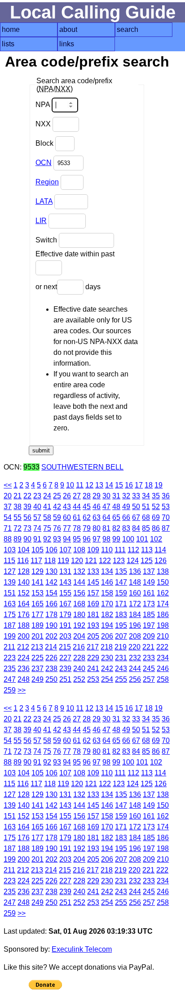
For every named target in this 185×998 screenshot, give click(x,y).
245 (149, 668)
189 (37, 625)
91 (37, 539)
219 (121, 647)
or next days (68, 287)
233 (149, 658)
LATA (44, 201)
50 (136, 506)
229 (93, 658)
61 (77, 517)
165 (37, 604)
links (66, 44)
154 (51, 593)
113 (147, 550)
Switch (47, 240)
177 (37, 614)
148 (135, 582)
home (11, 29)
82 (116, 528)
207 (121, 636)
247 (10, 679)
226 (51, 658)
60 (67, 517)
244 (135, 668)
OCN (43, 162)
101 (142, 539)
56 (27, 517)
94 (67, 539)
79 (87, 528)
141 (37, 582)
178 (51, 614)
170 (107, 604)
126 (160, 560)
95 (77, 539)
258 (163, 679)
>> (22, 690)
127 (10, 571)
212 (23, 647)
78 (77, 528)
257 (149, 679)
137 (149, 571)
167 (65, 604)
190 (51, 625)
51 (146, 506)
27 (77, 496)
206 (107, 636)
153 (37, 593)
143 (65, 582)
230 (107, 658)
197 (149, 625)
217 (93, 647)
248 (24, 679)
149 (149, 582)
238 (51, 668)
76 (57, 528)
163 (10, 604)
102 (156, 539)
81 (106, 528)
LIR (41, 220)
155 (65, 593)
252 (79, 679)
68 (146, 517)
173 (149, 604)
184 (135, 614)
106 (51, 550)
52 (156, 506)
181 (93, 614)
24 (47, 496)
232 (135, 658)
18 (149, 485)
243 (121, 668)
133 (93, 571)
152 (24, 593)
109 (93, 550)
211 (9, 647)
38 (17, 506)
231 (121, 658)
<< (8, 485)
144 (79, 582)
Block (45, 143)
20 (8, 496)
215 (65, 647)
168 (79, 604)
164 (24, 604)
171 (121, 604)
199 (10, 636)
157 (93, 593)
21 (17, 496)
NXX (44, 124)
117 (36, 560)
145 (93, 582)
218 (107, 647)
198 (163, 625)
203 (65, 636)
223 (10, 658)
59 (57, 517)
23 (37, 496)
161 (149, 593)
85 (146, 528)
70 (166, 517)
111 (120, 550)
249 (37, 679)
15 (119, 485)
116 (23, 560)
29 (96, 496)
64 (106, 517)
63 (96, 517)
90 (27, 539)
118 (50, 560)
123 (119, 560)
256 (135, 679)
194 (107, 625)
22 (27, 496)
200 (24, 636)
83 (126, 528)
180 (79, 614)
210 (163, 636)
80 (96, 528)
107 (65, 550)
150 (163, 582)
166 (51, 604)
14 (109, 485)
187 (10, 625)
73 (27, 528)
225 (37, 658)
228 (79, 658)
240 (79, 668)
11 (80, 485)
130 (51, 571)
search (127, 29)
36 (166, 496)
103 (10, 550)
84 (136, 528)
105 (37, 550)
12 (89, 485)
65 (116, 517)
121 (91, 560)
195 (121, 625)
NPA (43, 104)
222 (162, 647)
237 (37, 668)
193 (93, 625)
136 (135, 571)
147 (121, 582)
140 (24, 582)
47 (106, 506)
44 (77, 506)
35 (156, 496)
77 (67, 528)
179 (65, 614)
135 (121, 571)
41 (47, 506)
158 (107, 593)
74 (37, 528)
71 (8, 528)
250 (51, 679)
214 (51, 647)
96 (87, 539)
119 (63, 560)
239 (65, 668)
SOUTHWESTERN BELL (82, 467)
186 (163, 614)
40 (37, 506)
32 (126, 496)
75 (47, 528)
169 (93, 604)
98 (106, 539)
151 (10, 593)
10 (70, 485)
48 (116, 506)
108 (79, 550)
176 (24, 614)
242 (107, 668)
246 (163, 668)
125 (147, 560)
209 (149, 636)
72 (17, 528)
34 (146, 496)
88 (8, 539)
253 (93, 679)
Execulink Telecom (82, 949)
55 (17, 517)
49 (126, 506)
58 (47, 517)
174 (163, 604)
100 (128, 539)
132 (79, 571)
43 (67, 506)
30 (106, 496)
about (68, 29)
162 (163, 593)
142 (51, 582)
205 (93, 636)
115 (9, 560)
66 (126, 517)
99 (116, 539)
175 (10, 614)
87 (166, 528)
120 (77, 560)
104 (24, 550)
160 (135, 593)
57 (37, 517)
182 (107, 614)
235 (10, 668)
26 (67, 496)
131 (65, 571)
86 (156, 528)
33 (136, 496)
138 (163, 571)
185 (149, 614)
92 (47, 539)
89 (17, 539)
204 (79, 636)
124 (133, 560)
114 (160, 550)
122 (105, 560)
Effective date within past (75, 254)
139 (10, 582)
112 (133, 550)
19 (158, 485)
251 (65, 679)
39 (27, 506)
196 (135, 625)
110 (107, 550)
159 (121, 593)
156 (79, 593)
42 (57, 506)
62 (87, 517)
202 (51, 636)
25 (57, 496)
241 (93, 668)
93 (57, 539)
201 (37, 636)
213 (37, 647)
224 (24, 658)
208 (135, 636)
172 (135, 604)
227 (65, 658)
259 (10, 690)
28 (87, 496)
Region (47, 182)
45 (87, 506)
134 (107, 571)
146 (107, 582)
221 (148, 647)
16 (129, 485)
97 (96, 539)
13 (99, 485)
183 (121, 614)
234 (163, 658)
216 (79, 647)
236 (24, 668)
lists (8, 44)
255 (121, 679)
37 (8, 506)
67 (136, 517)
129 (37, 571)
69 (156, 517)
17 (139, 485)
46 (96, 506)
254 (107, 679)
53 (166, 506)
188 (24, 625)
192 (79, 625)
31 (116, 496)
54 (8, 517)
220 (134, 647)
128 (24, 571)
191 (65, 625)
